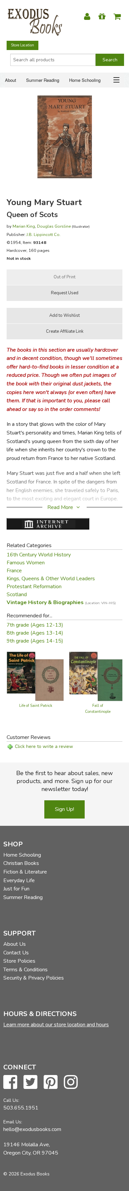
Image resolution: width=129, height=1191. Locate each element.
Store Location (22, 45)
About (10, 80)
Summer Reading (42, 80)
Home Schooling (85, 80)
